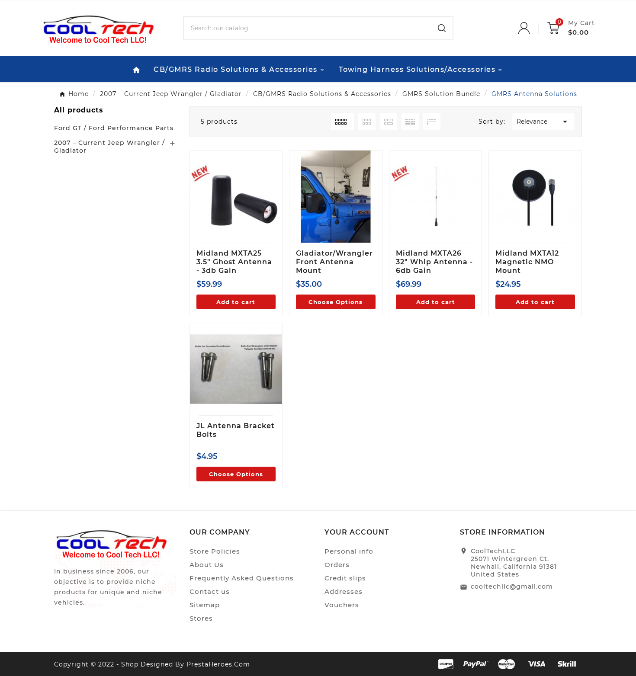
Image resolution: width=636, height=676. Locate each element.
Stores (201, 618)
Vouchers (341, 605)
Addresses (343, 591)
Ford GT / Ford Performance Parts (113, 128)
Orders (337, 565)
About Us (207, 565)
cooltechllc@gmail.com (512, 586)
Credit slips (345, 578)
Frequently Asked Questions (242, 578)
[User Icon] (532, 28)
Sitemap (205, 605)
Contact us (210, 591)
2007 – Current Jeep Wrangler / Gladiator (109, 146)
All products (78, 110)
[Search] (442, 28)
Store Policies (215, 551)
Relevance (543, 121)
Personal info (348, 551)
